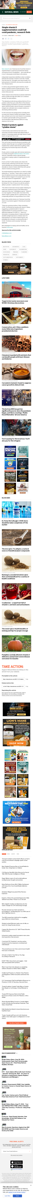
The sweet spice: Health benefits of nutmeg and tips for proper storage (15, 630)
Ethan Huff (11, 35)
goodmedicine (5, 43)
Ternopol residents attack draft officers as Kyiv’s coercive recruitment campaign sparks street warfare (16, 860)
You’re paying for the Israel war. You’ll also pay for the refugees (16, 440)
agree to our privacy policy (17, 1192)
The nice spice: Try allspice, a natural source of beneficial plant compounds (16, 550)
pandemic (19, 43)
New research (5, 69)
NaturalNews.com (6, 236)
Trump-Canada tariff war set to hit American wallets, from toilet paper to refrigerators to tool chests (15, 1016)
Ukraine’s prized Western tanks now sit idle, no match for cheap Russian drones (15, 924)
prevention (4, 44)
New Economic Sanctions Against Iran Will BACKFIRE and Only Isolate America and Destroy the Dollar (15, 1128)
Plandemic (25, 43)
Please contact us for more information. (12, 695)
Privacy (9, 1174)
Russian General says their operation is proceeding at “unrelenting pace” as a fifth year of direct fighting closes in (16, 911)
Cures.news (10, 227)
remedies (10, 44)
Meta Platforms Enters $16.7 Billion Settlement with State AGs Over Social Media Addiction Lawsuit (15, 885)
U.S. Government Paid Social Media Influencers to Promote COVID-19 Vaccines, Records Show (16, 981)
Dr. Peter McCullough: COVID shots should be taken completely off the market (15, 523)
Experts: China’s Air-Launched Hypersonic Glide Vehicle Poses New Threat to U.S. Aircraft (15, 898)
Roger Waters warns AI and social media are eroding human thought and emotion (14, 879)
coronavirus (13, 41)
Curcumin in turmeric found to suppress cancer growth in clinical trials (16, 384)
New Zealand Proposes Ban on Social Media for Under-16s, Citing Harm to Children (15, 867)
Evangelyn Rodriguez (13, 380)
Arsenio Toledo (12, 352)
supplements (25, 44)
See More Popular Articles (16, 1023)
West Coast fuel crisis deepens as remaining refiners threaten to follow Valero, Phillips (14, 967)
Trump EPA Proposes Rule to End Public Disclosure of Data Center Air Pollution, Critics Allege (15, 995)
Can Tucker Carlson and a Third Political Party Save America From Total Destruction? (16, 1096)
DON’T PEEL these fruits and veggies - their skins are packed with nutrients (14, 961)
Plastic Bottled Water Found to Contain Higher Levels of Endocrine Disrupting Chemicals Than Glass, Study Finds (15, 1003)
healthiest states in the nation (21, 153)
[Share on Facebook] (6, 39)
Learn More (7, 1196)
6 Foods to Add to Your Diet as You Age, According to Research (13, 955)
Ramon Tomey (12, 298)
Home (3, 24)
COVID (17, 41)
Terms (13, 1174)
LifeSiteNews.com (7, 233)
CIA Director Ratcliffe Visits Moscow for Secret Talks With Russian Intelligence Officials (15, 873)
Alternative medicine (11, 24)
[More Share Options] (11, 39)
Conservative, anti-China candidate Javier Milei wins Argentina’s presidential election (15, 329)
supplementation (17, 44)
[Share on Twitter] (8, 39)
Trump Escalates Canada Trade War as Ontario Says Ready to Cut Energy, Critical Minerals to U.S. (15, 988)
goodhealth (26, 41)
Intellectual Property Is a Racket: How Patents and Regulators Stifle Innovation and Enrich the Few (15, 974)
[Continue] (30, 1151)
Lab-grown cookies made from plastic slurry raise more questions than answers (16, 936)
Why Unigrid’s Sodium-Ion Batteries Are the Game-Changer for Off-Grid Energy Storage (14, 904)
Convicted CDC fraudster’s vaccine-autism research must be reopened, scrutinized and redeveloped (14, 943)
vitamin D (4, 45)
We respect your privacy (16, 1155)
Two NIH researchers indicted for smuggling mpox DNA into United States (14, 918)
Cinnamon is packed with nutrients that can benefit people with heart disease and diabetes (16, 357)
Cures (21, 41)
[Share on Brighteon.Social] (3, 39)
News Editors (12, 406)
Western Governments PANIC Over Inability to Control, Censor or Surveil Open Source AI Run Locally (16, 1086)
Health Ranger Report (9, 1053)
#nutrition (7, 41)
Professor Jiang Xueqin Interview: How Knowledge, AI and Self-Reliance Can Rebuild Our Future (14, 1118)
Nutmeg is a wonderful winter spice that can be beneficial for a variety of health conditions (15, 577)
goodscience (13, 43)
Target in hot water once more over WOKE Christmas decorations (15, 302)
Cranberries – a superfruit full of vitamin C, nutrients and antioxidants (16, 604)
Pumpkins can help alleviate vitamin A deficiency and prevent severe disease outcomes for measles (16, 657)
